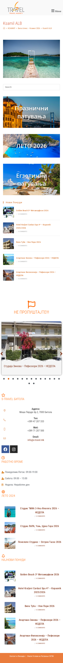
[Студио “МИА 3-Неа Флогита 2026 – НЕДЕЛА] (10, 511)
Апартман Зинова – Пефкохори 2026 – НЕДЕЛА (37, 258)
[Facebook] (5, 449)
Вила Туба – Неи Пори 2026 (28, 242)
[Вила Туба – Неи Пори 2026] (8, 243)
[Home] (4, 28)
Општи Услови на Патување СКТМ (40, 656)
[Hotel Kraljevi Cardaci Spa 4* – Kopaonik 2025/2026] (8, 227)
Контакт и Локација (17, 656)
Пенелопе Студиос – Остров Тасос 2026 (39, 542)
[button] (47, 11)
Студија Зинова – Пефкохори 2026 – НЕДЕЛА (29, 366)
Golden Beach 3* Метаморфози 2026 (32, 210)
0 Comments (22, 214)
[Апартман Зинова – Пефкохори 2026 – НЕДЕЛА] (8, 259)
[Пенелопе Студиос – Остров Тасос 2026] (10, 543)
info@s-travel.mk (36, 440)
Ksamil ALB (47, 28)
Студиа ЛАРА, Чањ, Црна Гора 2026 (39, 526)
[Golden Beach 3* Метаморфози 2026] (8, 212)
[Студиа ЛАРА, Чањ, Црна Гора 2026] (10, 527)
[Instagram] (14, 449)
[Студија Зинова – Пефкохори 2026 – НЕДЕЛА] (31, 341)
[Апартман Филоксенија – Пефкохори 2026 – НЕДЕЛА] (8, 275)
